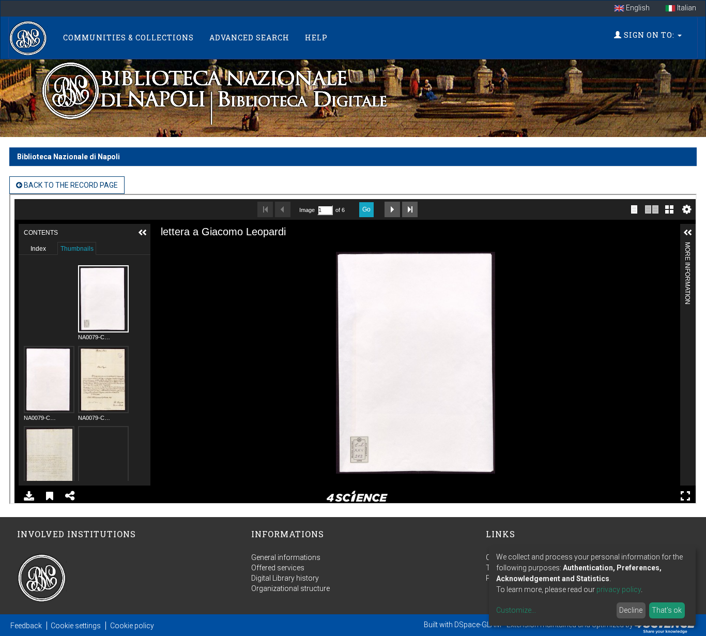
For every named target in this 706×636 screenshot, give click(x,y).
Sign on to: (649, 35)
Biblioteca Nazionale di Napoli (68, 157)
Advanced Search (249, 37)
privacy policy (618, 589)
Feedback (26, 626)
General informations (285, 557)
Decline (630, 610)
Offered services (277, 568)
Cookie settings (76, 626)
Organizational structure (290, 588)
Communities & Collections (128, 37)
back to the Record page (70, 185)
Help (316, 37)
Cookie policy (132, 626)
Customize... (516, 610)
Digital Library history (285, 578)
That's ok (667, 610)
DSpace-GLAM (477, 624)
